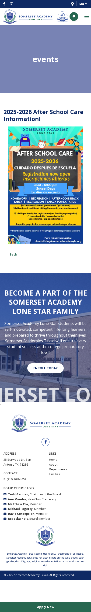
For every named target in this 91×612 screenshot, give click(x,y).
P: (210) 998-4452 (15, 479)
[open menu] (87, 17)
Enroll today (45, 368)
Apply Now (45, 607)
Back (13, 254)
